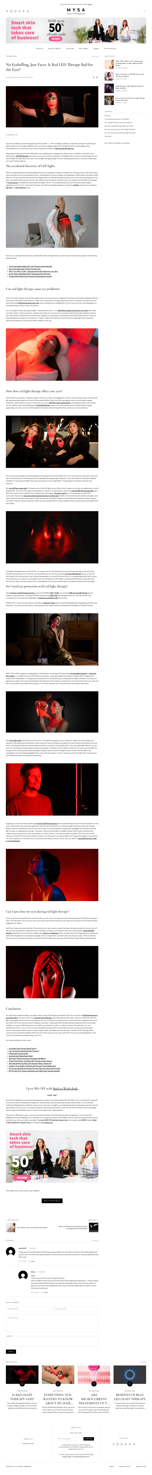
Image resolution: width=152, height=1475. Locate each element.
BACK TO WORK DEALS (52, 1201)
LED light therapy (22, 156)
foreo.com (49, 1122)
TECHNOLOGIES (11, 56)
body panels (65, 403)
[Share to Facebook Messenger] (97, 77)
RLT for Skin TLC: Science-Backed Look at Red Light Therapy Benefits (34, 1071)
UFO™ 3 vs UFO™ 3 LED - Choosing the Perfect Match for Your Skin (33, 271)
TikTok (28, 11)
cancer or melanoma (50, 933)
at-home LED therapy (73, 574)
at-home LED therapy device (46, 823)
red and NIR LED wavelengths (82, 491)
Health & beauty (54, 48)
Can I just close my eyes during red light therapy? (120, 133)
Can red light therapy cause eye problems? (118, 122)
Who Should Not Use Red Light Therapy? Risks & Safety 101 (30, 1063)
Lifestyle (39, 48)
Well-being (83, 48)
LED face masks (55, 403)
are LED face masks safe (18, 488)
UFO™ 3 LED (54, 593)
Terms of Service (80, 1456)
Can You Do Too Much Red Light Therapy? (24, 1051)
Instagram (11, 11)
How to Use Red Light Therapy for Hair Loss (25, 269)
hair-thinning (21, 188)
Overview (107, 116)
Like (20, 1261)
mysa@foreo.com (28, 1443)
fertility (76, 185)
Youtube (15, 11)
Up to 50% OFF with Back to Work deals (117, 143)
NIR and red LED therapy (79, 593)
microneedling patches (78, 673)
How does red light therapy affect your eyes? (118, 126)
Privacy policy (125, 1466)
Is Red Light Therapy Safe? (18, 1054)
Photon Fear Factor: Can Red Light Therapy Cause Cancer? (30, 1061)
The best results (60, 493)
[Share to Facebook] (94, 77)
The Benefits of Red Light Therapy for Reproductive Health (30, 276)
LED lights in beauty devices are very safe (72, 310)
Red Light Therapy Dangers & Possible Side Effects (27, 1058)
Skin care (70, 48)
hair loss (9, 188)
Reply (33, 1261)
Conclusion (107, 136)
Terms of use (141, 1466)
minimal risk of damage (43, 1018)
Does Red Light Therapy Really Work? (23, 1049)
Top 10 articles (110, 48)
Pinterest (23, 11)
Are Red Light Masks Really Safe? (21, 1056)
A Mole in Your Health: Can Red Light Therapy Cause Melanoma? (32, 1066)
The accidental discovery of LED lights (116, 119)
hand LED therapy (43, 405)
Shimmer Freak (49, 603)
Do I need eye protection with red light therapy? (119, 129)
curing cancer (13, 183)
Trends (96, 48)
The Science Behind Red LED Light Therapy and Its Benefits (30, 266)
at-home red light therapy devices (22, 593)
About (112, 1466)
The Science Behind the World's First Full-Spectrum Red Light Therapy (34, 1068)
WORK (90, 4)
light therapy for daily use (64, 148)
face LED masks (16, 740)
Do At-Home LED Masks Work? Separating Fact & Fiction (29, 274)
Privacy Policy (66, 1456)
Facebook (7, 11)
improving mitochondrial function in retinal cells (41, 496)
